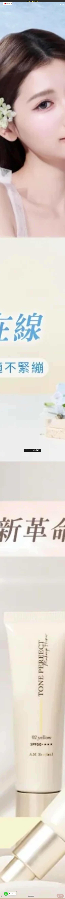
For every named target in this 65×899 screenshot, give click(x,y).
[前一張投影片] (1, 896)
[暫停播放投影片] (35, 896)
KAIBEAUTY (32, 450)
